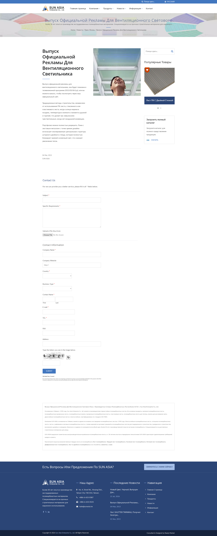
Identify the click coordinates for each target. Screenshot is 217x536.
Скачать (154, 140)
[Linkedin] (49, 512)
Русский (171, 2)
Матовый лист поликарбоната (156, 442)
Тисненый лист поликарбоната (136, 442)
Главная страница (78, 8)
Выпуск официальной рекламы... (124, 502)
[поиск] (142, 2)
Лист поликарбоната (99, 442)
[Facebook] (43, 512)
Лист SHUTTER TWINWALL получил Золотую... (125, 513)
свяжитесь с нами (106, 444)
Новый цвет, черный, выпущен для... (124, 491)
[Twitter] (46, 512)
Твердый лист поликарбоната (116, 442)
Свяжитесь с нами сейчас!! (159, 467)
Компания (94, 8)
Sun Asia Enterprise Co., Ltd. (65, 533)
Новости (121, 8)
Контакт (149, 8)
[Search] (172, 51)
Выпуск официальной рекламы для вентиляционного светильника (121, 30)
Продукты (107, 8)
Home (73, 30)
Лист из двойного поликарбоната (79, 444)
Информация (135, 8)
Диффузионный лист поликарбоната (56, 444)
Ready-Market (170, 533)
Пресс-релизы (90, 30)
